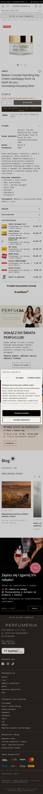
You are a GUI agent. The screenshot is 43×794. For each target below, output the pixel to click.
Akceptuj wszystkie (22, 413)
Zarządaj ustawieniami (21, 420)
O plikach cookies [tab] (34, 378)
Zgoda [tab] (7, 378)
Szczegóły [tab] (19, 378)
